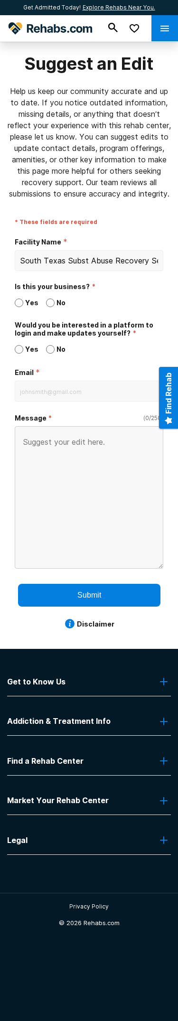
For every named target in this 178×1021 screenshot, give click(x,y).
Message (31, 418)
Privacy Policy (89, 906)
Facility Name (38, 242)
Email (24, 372)
